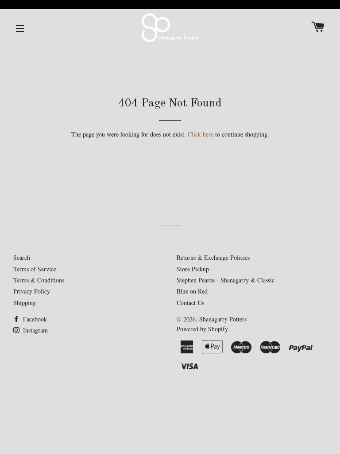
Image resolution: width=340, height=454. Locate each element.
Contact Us (190, 302)
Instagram (34, 330)
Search (21, 257)
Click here (200, 134)
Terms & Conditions (38, 280)
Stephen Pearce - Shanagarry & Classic (225, 280)
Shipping (24, 302)
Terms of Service (34, 269)
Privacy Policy (31, 291)
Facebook (34, 319)
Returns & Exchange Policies (213, 257)
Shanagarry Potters (223, 319)
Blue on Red (192, 291)
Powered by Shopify (202, 329)
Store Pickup (193, 269)
